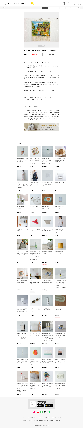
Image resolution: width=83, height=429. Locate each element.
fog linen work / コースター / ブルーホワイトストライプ (47, 184)
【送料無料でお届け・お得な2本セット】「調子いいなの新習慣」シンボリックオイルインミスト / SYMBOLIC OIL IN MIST (47, 337)
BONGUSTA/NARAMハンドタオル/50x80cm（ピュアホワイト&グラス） (47, 361)
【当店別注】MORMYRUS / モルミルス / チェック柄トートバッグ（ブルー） (47, 385)
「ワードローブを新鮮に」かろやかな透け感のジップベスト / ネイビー (35, 184)
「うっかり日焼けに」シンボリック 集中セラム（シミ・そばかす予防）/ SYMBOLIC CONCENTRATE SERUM (60, 284)
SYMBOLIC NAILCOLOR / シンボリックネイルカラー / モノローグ (22, 160)
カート (74, 4)
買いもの (64, 4)
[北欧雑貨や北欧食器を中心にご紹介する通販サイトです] (18, 3)
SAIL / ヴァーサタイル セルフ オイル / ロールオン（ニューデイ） (22, 361)
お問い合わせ (48, 417)
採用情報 (30, 420)
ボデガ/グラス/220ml (59, 182)
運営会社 (25, 420)
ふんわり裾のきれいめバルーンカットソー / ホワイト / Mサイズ (60, 230)
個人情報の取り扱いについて (53, 420)
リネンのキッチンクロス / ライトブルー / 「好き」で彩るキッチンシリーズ (60, 208)
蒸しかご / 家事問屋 (34, 206)
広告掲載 (54, 417)
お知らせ (23, 417)
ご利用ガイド (40, 417)
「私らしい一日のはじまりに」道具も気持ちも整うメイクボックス (60, 160)
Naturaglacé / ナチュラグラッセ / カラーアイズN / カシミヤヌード (60, 361)
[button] (26, 30)
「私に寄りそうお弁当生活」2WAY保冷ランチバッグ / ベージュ (47, 230)
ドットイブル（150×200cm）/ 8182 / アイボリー (35, 282)
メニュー (79, 4)
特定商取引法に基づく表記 (40, 420)
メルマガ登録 (51, 54)
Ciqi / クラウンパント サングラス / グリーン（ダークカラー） (35, 309)
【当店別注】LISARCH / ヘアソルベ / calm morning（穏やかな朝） (60, 335)
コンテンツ (69, 4)
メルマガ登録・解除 (31, 417)
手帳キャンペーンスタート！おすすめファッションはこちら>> (15, 7)
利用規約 (59, 417)
